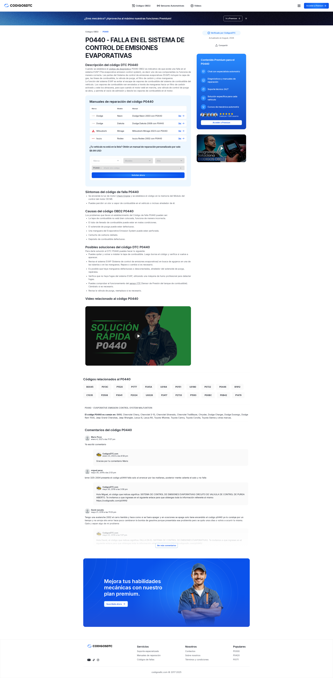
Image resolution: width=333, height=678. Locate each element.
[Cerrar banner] (246, 18)
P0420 (236, 655)
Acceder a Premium (221, 122)
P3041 (119, 395)
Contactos (190, 651)
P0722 (207, 387)
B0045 (89, 387)
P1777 (134, 387)
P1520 (120, 387)
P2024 (134, 395)
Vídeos (197, 5)
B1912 (237, 387)
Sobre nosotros (192, 655)
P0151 (178, 387)
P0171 (236, 659)
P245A (148, 387)
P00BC (208, 395)
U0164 (163, 387)
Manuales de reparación (149, 655)
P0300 (236, 651)
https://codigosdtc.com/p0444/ (111, 500)
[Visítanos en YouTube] (89, 660)
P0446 (222, 387)
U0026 (149, 395)
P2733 (178, 395)
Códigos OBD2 (143, 5)
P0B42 (223, 395)
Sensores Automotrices (172, 5)
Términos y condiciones (197, 659)
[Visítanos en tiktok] (94, 660)
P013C (105, 387)
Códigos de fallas (145, 659)
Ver (179, 116)
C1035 (89, 395)
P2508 (104, 395)
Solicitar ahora (138, 175)
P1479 (238, 395)
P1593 (193, 395)
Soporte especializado (148, 651)
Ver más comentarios (166, 545)
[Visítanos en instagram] (98, 660)
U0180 (193, 387)
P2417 (164, 395)
